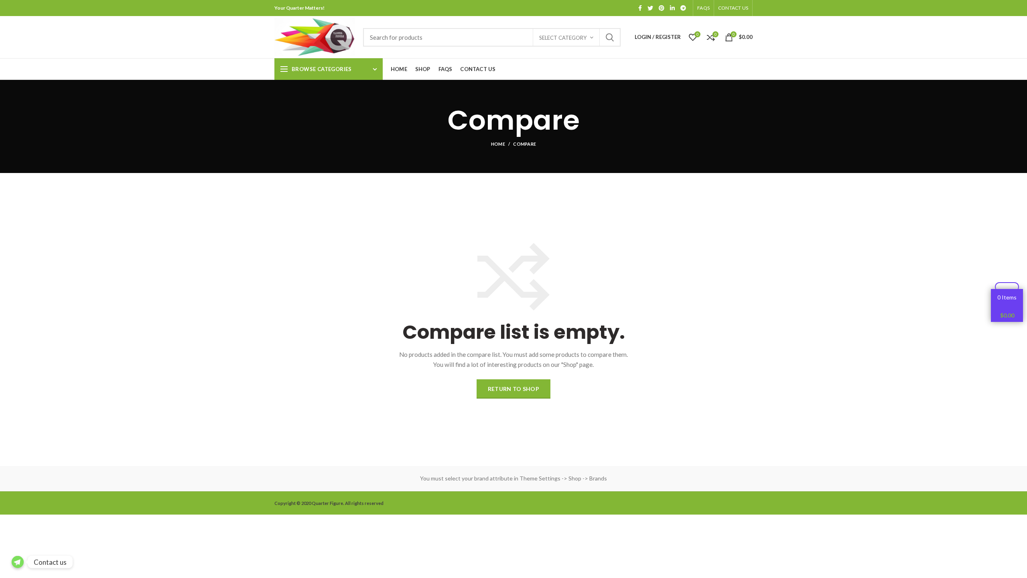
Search (610, 37)
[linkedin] (672, 8)
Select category (563, 38)
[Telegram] (683, 8)
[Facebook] (640, 8)
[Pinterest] (661, 8)
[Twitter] (650, 8)
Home (498, 144)
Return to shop (513, 388)
